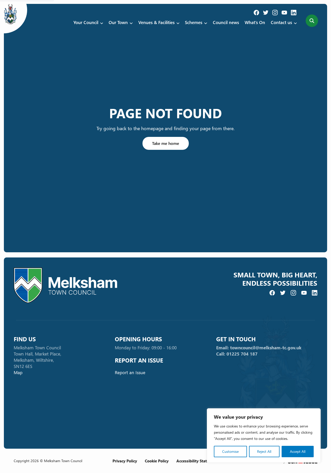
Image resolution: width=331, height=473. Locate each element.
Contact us (281, 22)
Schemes (193, 22)
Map (18, 372)
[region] (264, 435)
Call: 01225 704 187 (237, 354)
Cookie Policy (157, 460)
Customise (230, 451)
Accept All (297, 451)
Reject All (264, 451)
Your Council (85, 22)
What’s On (255, 22)
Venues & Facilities (156, 22)
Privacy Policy (124, 460)
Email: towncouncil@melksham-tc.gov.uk (259, 348)
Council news (226, 22)
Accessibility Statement (197, 460)
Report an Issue (130, 372)
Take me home (165, 143)
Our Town (118, 22)
